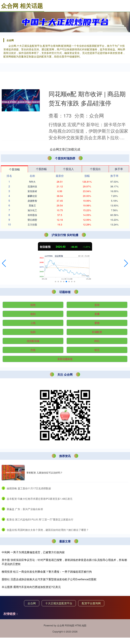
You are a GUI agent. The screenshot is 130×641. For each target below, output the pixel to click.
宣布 (97, 305)
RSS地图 (69, 625)
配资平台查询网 (91, 603)
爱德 (97, 323)
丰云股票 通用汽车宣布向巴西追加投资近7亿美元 (31, 587)
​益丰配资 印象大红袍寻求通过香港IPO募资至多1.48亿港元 (39, 498)
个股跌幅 (41, 169)
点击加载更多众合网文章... (65, 149)
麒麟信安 (32, 196)
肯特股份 (32, 215)
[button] (4, 263)
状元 (97, 350)
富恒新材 (32, 191)
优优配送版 (33, 341)
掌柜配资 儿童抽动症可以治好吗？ (44, 472)
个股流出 (95, 169)
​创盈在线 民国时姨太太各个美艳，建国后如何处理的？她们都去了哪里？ (48, 530)
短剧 (33, 332)
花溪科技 (32, 186)
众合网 (32, 603)
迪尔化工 (32, 210)
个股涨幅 (14, 169)
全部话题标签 (65, 359)
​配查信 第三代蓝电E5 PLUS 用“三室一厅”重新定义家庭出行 (40, 519)
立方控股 (32, 224)
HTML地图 (80, 625)
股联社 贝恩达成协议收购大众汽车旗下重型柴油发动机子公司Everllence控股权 (49, 579)
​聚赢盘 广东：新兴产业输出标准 (25, 509)
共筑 (33, 350)
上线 (33, 323)
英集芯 (32, 205)
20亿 (97, 341)
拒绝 (33, 305)
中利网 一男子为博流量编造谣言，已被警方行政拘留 (33, 552)
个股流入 (68, 169)
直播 (97, 314)
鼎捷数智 (32, 200)
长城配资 (97, 332)
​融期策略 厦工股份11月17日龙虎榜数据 (29, 488)
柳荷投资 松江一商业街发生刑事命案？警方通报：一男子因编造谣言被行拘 (47, 571)
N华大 (32, 181)
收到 (33, 314)
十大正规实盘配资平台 (58, 603)
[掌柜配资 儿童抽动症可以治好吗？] (13, 472)
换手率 (119, 169)
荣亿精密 (32, 219)
